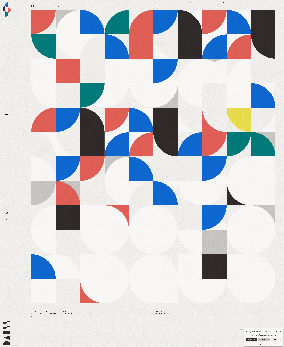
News (7, 225)
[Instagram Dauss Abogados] (7, 213)
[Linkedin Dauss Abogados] (7, 219)
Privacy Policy (264, 344)
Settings (276, 339)
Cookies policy (258, 344)
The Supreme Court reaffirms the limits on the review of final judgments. (53, 311)
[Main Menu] (7, 113)
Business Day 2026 (160, 313)
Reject (263, 339)
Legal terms (270, 344)
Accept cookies (251, 339)
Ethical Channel (244, 329)
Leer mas (96, 313)
